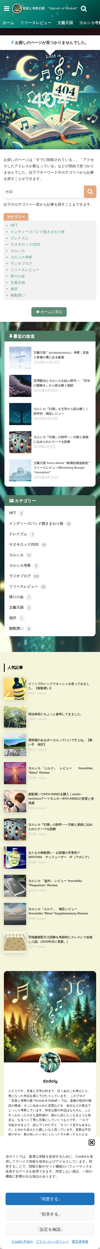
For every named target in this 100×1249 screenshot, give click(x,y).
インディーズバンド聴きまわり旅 (38, 232)
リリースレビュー (35, 22)
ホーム (8, 22)
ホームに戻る (50, 312)
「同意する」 (50, 1199)
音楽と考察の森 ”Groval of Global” (50, 8)
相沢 (14, 289)
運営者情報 (80, 1241)
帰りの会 (18, 276)
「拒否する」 (50, 1214)
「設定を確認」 (50, 1229)
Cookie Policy (22, 1241)
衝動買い (18, 295)
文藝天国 (65, 22)
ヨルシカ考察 (21, 257)
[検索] (90, 191)
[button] (91, 1142)
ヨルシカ (18, 251)
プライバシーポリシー (52, 1241)
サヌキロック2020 (25, 244)
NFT (14, 225)
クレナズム (20, 238)
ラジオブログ (21, 263)
